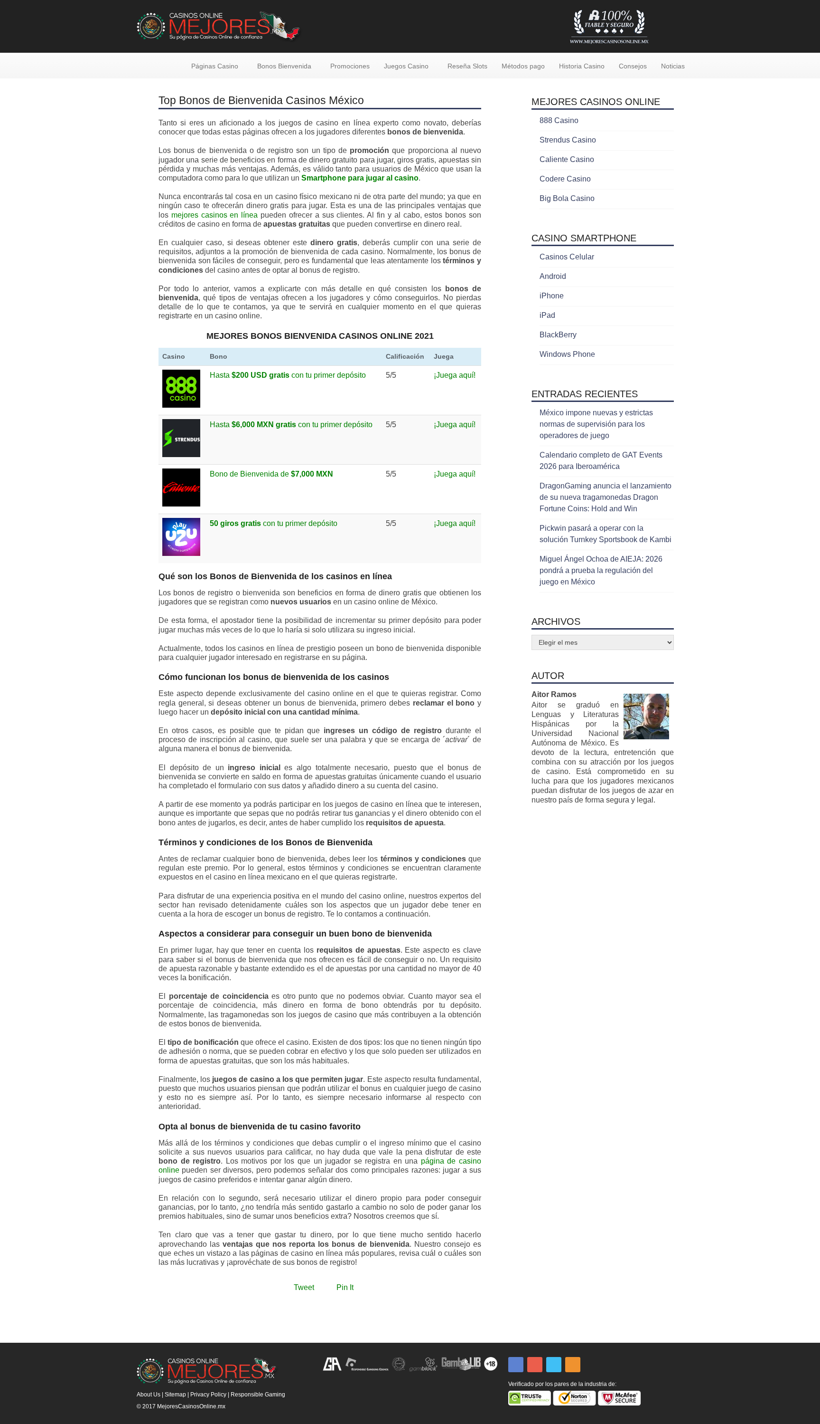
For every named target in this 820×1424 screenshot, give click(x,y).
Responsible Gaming (258, 1394)
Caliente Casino (567, 159)
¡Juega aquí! (454, 375)
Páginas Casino (214, 66)
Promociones (350, 66)
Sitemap (175, 1394)
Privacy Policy (208, 1394)
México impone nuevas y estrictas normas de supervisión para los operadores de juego (596, 424)
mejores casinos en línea (214, 215)
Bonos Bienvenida (284, 66)
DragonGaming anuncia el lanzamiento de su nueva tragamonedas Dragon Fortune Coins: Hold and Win (605, 497)
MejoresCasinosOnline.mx (191, 1406)
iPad (547, 315)
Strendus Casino (568, 140)
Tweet (304, 1287)
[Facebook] (515, 1364)
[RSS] (572, 1364)
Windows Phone (567, 354)
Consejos (633, 66)
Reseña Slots (467, 66)
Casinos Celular (567, 257)
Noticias (673, 66)
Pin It (345, 1287)
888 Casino (559, 120)
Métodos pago (523, 66)
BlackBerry (558, 335)
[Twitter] (553, 1364)
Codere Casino (565, 179)
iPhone (552, 296)
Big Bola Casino (567, 198)
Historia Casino (582, 66)
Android (553, 276)
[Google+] (534, 1364)
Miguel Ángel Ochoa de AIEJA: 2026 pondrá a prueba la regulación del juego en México (601, 570)
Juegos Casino (406, 66)
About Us (148, 1394)
